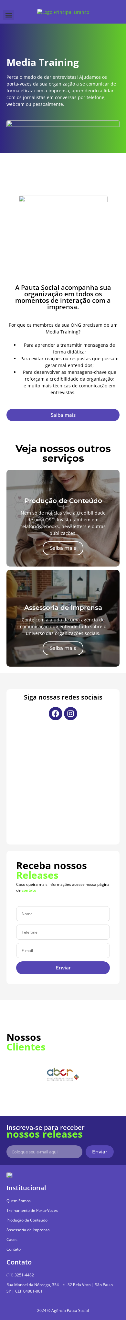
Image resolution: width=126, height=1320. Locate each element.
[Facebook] (55, 713)
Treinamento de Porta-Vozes (32, 1210)
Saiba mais (63, 548)
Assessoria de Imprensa (28, 1230)
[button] (8, 15)
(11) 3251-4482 (20, 1275)
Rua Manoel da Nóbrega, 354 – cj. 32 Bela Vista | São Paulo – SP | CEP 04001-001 (61, 1288)
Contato (13, 1249)
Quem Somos (18, 1200)
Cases (11, 1239)
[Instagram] (70, 713)
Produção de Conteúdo (26, 1220)
